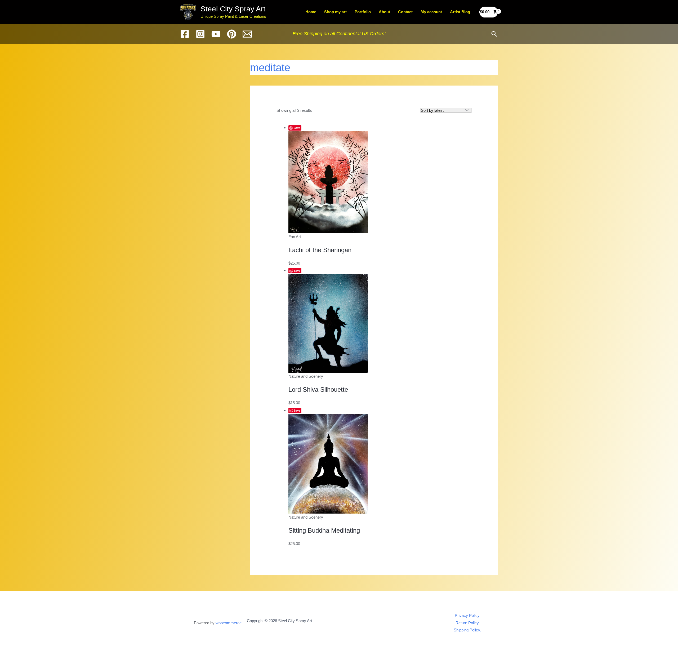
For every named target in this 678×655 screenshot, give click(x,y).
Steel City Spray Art (232, 9)
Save (297, 128)
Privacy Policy (467, 615)
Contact (405, 12)
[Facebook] (184, 34)
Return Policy (467, 623)
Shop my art (335, 12)
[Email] (247, 34)
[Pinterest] (231, 34)
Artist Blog (460, 12)
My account (431, 12)
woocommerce (229, 623)
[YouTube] (216, 34)
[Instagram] (200, 34)
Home (310, 12)
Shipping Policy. (467, 630)
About (384, 12)
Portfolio (363, 12)
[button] (494, 34)
